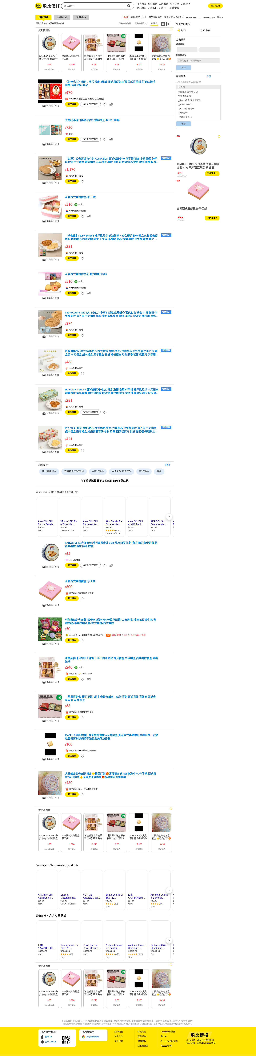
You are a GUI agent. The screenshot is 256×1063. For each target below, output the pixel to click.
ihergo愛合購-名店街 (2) (190, 100)
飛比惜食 (174, 8)
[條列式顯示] (163, 24)
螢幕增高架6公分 (138, 17)
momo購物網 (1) (187, 109)
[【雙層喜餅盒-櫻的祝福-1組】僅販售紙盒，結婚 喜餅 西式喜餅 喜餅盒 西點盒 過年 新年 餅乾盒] (50, 706)
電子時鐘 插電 (155, 17)
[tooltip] (104, 104)
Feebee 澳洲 (166, 1046)
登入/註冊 (215, 6)
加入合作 (119, 1036)
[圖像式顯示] (168, 24)
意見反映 (142, 1036)
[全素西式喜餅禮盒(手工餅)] (50, 207)
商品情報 (141, 8)
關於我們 (119, 1032)
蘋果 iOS (48, 1037)
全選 (182, 87)
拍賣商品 (62, 17)
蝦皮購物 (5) (185, 96)
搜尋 (128, 6)
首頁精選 (141, 4)
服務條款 (142, 1041)
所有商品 (81, 17)
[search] (92, 6)
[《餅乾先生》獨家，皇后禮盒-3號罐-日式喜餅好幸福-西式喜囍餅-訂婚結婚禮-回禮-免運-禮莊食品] (50, 91)
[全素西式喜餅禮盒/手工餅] (50, 591)
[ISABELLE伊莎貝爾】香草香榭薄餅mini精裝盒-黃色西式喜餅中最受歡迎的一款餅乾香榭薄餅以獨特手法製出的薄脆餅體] (50, 745)
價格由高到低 (141, 23)
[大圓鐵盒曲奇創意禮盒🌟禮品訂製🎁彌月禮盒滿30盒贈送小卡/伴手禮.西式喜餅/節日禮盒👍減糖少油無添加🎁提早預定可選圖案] (50, 783)
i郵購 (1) (184, 113)
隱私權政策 (143, 1046)
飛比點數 (152, 8)
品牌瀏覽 (163, 4)
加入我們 (119, 1041)
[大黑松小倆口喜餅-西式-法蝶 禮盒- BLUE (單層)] (50, 130)
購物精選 (43, 17)
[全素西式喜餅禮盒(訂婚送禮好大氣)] (50, 284)
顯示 (183, 30)
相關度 (154, 23)
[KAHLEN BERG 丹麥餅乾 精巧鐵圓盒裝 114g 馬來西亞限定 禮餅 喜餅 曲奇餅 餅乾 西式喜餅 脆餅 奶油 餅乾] (50, 552)
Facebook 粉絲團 (168, 1032)
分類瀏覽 (152, 4)
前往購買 (72, 104)
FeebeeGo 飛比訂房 (169, 1041)
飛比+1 (162, 8)
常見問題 (142, 1032)
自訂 (208, 76)
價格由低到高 (125, 23)
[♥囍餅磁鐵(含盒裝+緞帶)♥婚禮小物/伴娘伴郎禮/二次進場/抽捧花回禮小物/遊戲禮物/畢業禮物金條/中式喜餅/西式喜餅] (50, 629)
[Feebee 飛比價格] (199, 1038)
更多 (159, 471)
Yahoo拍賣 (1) (186, 117)
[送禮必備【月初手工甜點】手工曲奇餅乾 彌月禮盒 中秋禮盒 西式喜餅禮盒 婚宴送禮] (50, 668)
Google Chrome (92, 1037)
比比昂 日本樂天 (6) (189, 92)
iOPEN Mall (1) (186, 104)
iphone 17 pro (209, 17)
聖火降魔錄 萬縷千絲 (174, 17)
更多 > (220, 17)
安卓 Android (50, 1042)
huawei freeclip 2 (193, 17)
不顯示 (206, 30)
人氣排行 (185, 4)
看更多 (167, 465)
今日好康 (174, 4)
